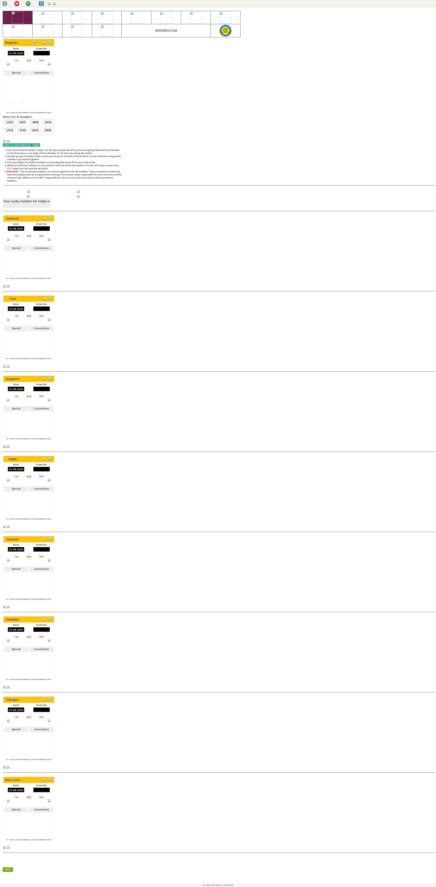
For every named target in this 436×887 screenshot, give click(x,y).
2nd (28, 60)
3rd (41, 60)
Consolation (41, 72)
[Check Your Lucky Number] (28, 195)
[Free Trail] (28, 191)
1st (16, 60)
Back (8, 869)
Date (16, 48)
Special (16, 72)
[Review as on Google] (78, 191)
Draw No (41, 48)
